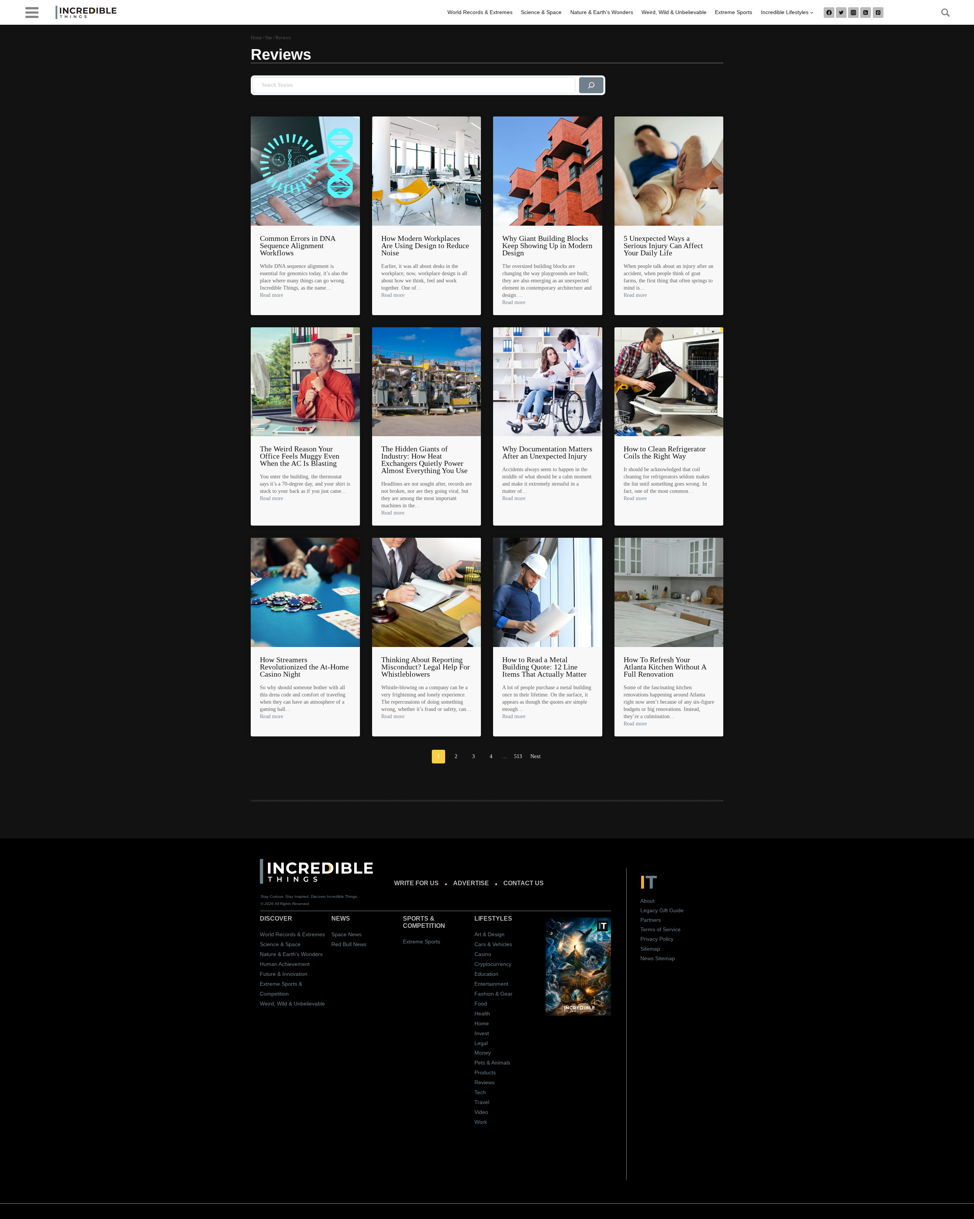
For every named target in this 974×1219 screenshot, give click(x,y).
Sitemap (650, 949)
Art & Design (489, 934)
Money (482, 1053)
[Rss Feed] (865, 12)
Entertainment (491, 984)
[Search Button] (941, 12)
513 (518, 756)
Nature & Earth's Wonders (291, 954)
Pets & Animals (492, 1063)
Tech (480, 1092)
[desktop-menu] (32, 12)
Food (480, 1004)
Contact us (523, 883)
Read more (271, 295)
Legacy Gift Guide (662, 910)
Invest (481, 1033)
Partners (650, 920)
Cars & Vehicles (493, 944)
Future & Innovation (283, 974)
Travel (481, 1102)
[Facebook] (829, 12)
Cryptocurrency (492, 964)
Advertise (471, 883)
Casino (482, 954)
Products (485, 1072)
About (647, 901)
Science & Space (541, 12)
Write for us (416, 883)
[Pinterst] (878, 12)
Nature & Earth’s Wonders (601, 12)
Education (486, 974)
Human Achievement (285, 964)
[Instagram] (853, 12)
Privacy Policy (656, 939)
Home (481, 1023)
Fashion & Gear (493, 994)
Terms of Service (660, 929)
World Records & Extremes (479, 12)
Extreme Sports (733, 12)
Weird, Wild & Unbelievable (674, 12)
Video (481, 1112)
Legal (481, 1043)
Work (480, 1122)
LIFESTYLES (493, 918)
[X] (841, 12)
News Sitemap (657, 958)
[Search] (591, 85)
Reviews (484, 1082)
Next (535, 756)
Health (482, 1013)
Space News (346, 934)
